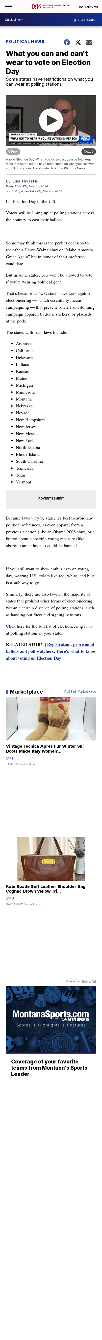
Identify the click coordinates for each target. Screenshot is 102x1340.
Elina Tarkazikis (25, 181)
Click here (15, 626)
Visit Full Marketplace (80, 691)
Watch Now (87, 6)
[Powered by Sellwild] (89, 981)
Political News (25, 41)
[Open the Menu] (8, 6)
